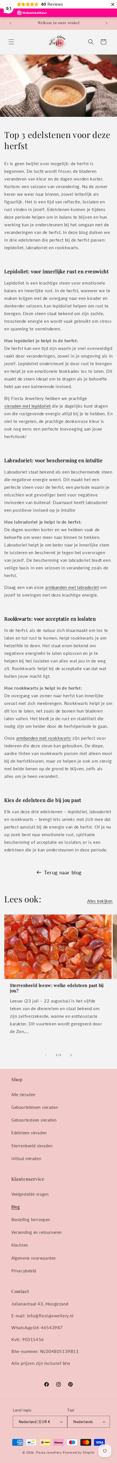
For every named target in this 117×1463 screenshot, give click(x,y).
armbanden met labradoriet (72, 587)
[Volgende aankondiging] (106, 23)
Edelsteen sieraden (29, 1132)
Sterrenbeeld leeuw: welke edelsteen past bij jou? (57, 988)
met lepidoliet (36, 405)
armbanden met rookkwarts (43, 738)
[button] (11, 42)
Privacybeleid (23, 1270)
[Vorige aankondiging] (10, 23)
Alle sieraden (23, 1094)
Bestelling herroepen (30, 1219)
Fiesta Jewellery (49, 1452)
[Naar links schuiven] (46, 1055)
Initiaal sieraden (26, 1158)
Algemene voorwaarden (33, 1258)
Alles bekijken (100, 901)
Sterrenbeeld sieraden (32, 1145)
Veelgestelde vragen (30, 1194)
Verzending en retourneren (36, 1232)
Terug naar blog (63, 872)
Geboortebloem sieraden (34, 1107)
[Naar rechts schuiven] (71, 1055)
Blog (15, 1206)
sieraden (12, 405)
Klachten (19, 1245)
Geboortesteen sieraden (34, 1120)
